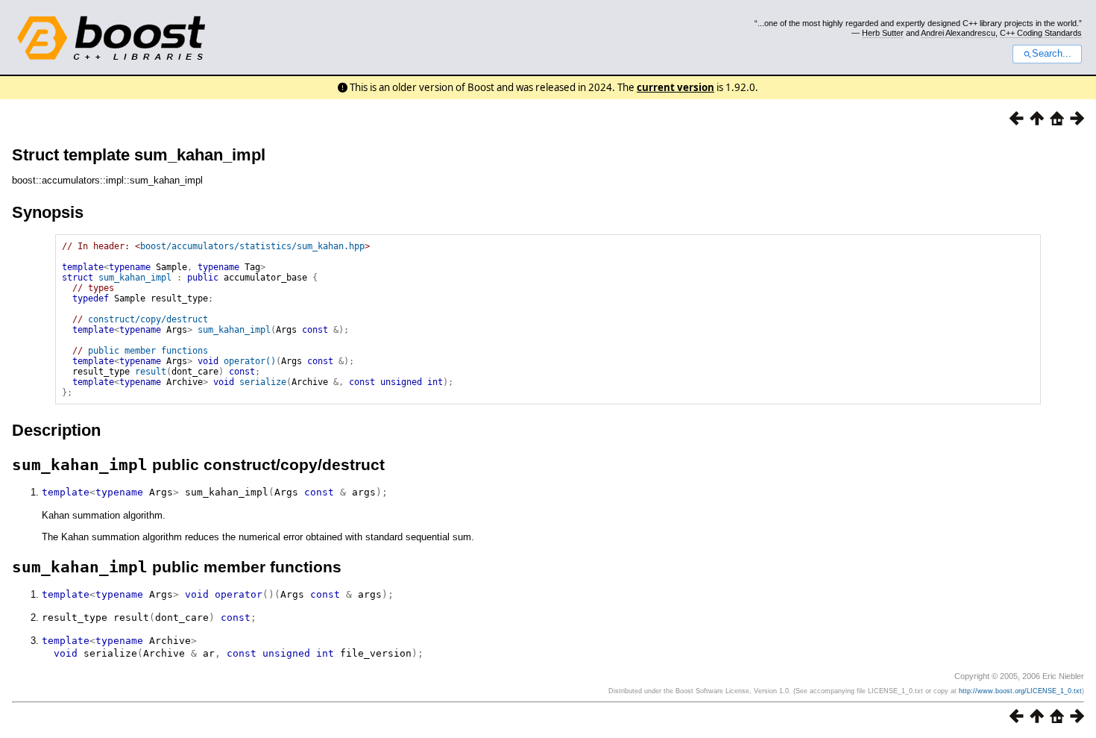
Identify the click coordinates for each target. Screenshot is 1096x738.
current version (675, 87)
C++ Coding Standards (1041, 32)
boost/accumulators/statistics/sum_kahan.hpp (252, 246)
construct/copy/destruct (148, 319)
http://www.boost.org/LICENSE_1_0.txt (1020, 691)
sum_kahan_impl (134, 277)
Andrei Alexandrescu (958, 32)
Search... (1051, 54)
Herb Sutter (883, 32)
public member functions (148, 350)
